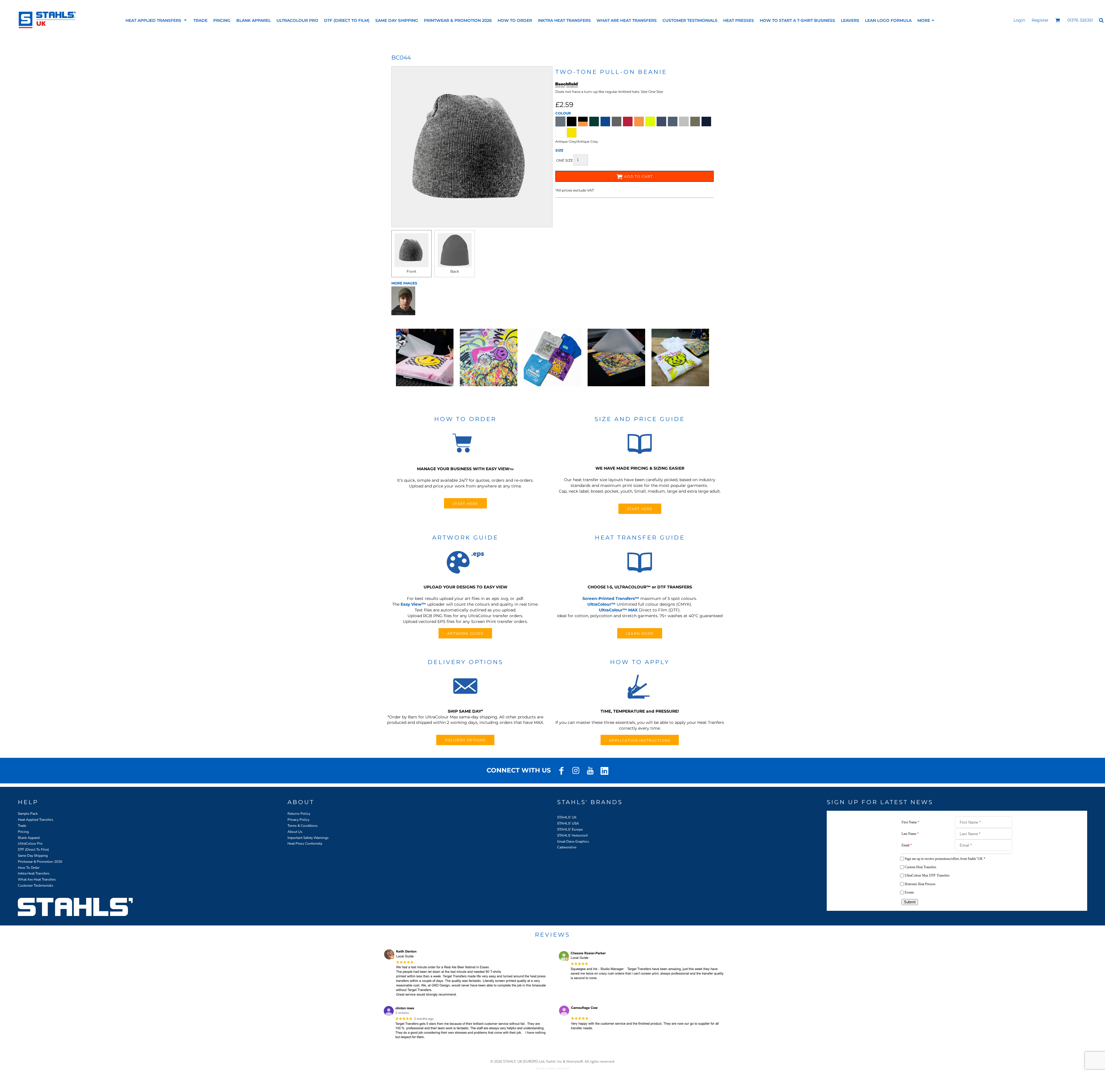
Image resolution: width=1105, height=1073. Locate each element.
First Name (910, 822)
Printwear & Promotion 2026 (40, 861)
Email (907, 845)
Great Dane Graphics (573, 841)
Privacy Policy (298, 819)
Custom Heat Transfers (920, 867)
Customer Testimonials (35, 885)
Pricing (23, 831)
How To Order (28, 867)
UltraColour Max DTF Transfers (927, 875)
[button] (156, 20)
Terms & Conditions (302, 825)
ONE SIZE (564, 160)
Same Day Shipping (33, 855)
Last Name (910, 834)
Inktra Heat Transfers (33, 873)
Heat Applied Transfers (35, 819)
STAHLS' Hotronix (571, 835)
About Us (294, 831)
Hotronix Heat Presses (920, 884)
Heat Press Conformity (304, 843)
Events (909, 892)
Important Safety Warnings (308, 837)
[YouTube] (590, 770)
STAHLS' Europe (570, 829)
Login (1019, 20)
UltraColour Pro (30, 843)
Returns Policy (298, 813)
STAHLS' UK (567, 817)
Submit (910, 902)
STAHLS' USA (568, 823)
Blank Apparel (29, 837)
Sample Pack (28, 813)
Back (454, 271)
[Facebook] (561, 770)
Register (1040, 20)
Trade (22, 825)
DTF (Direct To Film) (33, 849)
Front (411, 271)
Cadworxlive (566, 847)
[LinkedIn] (604, 770)
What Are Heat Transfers (37, 879)
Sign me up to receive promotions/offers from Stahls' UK (945, 859)
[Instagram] (575, 770)
